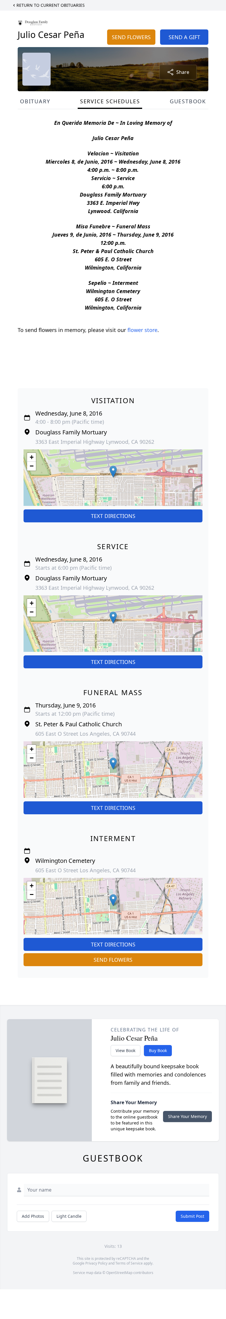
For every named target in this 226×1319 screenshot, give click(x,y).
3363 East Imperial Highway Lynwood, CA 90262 (94, 441)
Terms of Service (129, 1263)
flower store (142, 329)
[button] (113, 472)
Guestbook (188, 101)
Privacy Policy (96, 1263)
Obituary (35, 101)
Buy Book (158, 1050)
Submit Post (192, 1216)
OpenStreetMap (119, 1272)
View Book (125, 1050)
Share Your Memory (187, 1116)
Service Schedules (110, 101)
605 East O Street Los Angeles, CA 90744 (85, 733)
